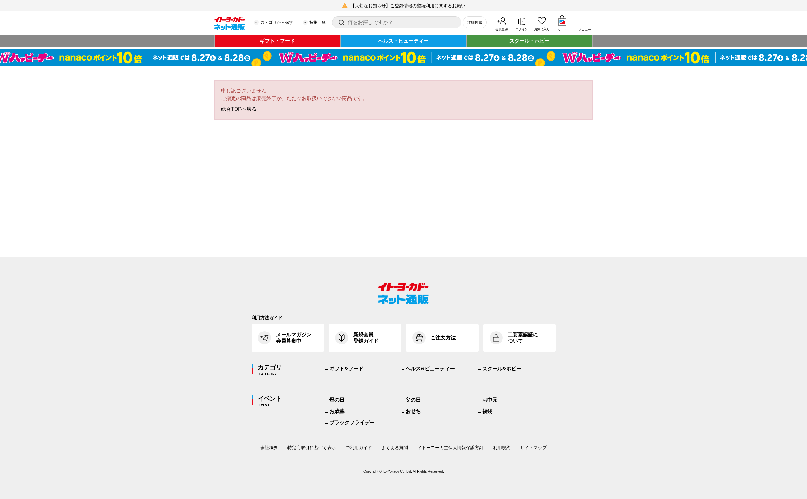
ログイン (521, 29)
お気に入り (542, 29)
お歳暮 (337, 411)
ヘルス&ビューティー (430, 368)
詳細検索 (474, 22)
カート (562, 29)
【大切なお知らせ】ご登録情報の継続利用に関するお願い (408, 5)
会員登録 (501, 29)
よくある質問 (394, 447)
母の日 (337, 399)
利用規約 (502, 447)
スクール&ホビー (501, 368)
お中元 (489, 399)
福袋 (487, 411)
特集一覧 (317, 22)
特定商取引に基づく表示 (311, 447)
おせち (413, 411)
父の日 (413, 399)
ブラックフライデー (352, 422)
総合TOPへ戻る (239, 109)
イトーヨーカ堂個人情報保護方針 (450, 447)
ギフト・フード (277, 41)
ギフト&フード (346, 368)
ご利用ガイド (358, 447)
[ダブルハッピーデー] (403, 57)
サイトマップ (533, 447)
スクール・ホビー (529, 41)
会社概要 (269, 447)
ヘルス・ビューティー (403, 41)
